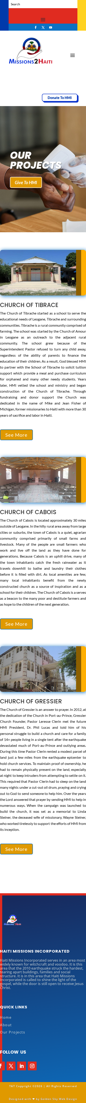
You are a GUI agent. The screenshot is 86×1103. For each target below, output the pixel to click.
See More (16, 435)
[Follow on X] (43, 27)
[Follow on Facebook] (35, 27)
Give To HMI (26, 182)
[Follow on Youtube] (50, 27)
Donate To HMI (60, 98)
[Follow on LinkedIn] (21, 1066)
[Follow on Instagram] (32, 1066)
